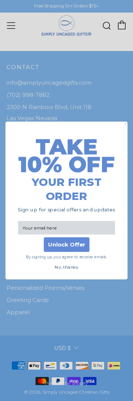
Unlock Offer (66, 244)
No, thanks (66, 267)
